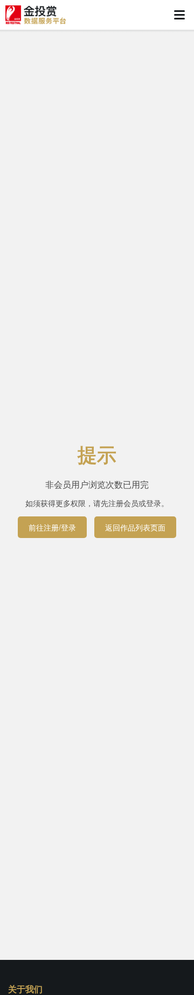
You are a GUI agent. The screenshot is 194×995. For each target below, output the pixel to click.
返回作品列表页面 (135, 527)
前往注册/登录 (52, 527)
